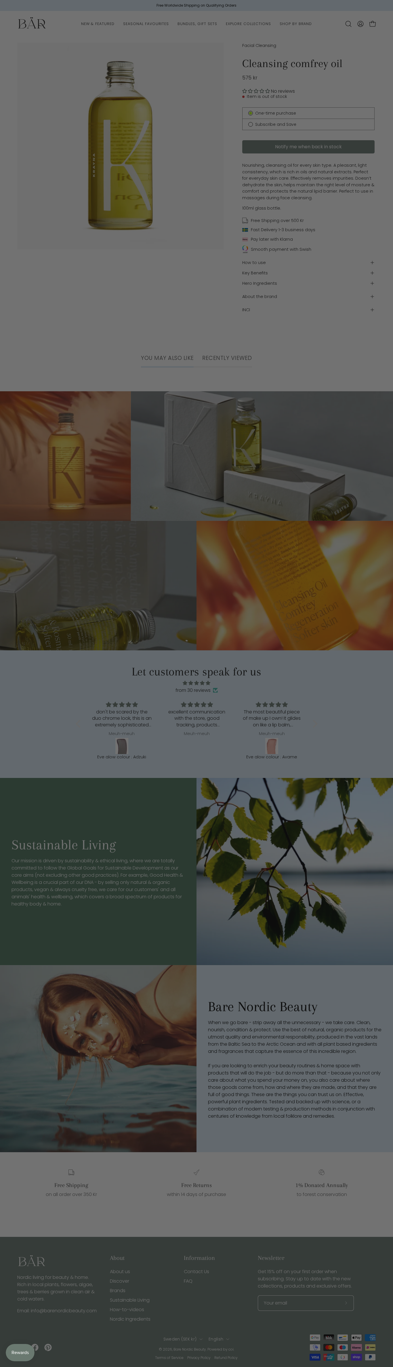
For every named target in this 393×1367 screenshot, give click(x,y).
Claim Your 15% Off (140, 721)
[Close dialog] (303, 632)
